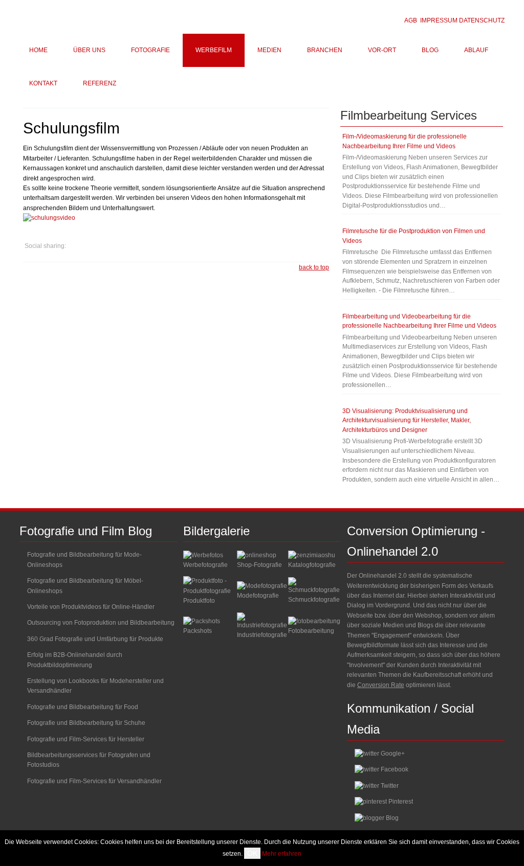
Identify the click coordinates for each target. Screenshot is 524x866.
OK (252, 853)
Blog (392, 818)
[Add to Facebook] (98, 246)
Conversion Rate (380, 685)
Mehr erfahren (281, 853)
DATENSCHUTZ (482, 20)
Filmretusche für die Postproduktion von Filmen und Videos (413, 236)
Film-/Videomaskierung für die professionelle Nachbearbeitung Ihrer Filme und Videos (404, 141)
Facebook (394, 769)
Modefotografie (258, 595)
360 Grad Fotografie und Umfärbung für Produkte (95, 639)
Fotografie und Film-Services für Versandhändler (94, 781)
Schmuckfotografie (314, 599)
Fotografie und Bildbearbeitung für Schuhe (86, 722)
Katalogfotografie (312, 564)
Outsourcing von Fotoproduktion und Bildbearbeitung (100, 622)
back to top (314, 267)
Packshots (197, 630)
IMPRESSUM (438, 20)
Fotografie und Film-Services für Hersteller (85, 739)
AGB (410, 20)
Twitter (390, 785)
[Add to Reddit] (156, 246)
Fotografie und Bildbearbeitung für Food (82, 707)
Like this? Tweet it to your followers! (176, 246)
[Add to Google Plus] (78, 246)
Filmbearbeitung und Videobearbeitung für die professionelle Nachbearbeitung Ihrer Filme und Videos (419, 321)
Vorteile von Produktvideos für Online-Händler (91, 606)
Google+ (393, 753)
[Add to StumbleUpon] (137, 246)
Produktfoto (199, 600)
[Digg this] (117, 246)
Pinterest (400, 801)
